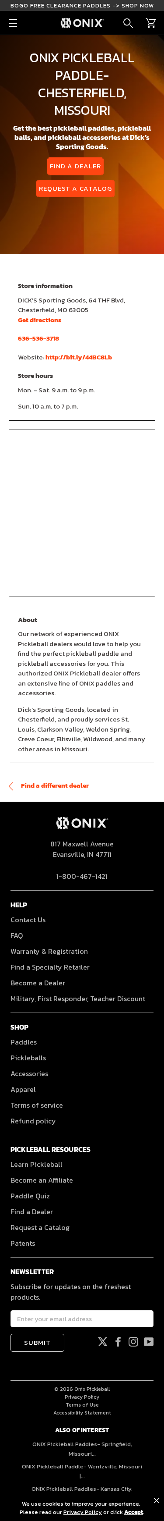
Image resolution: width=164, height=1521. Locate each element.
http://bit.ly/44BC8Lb (78, 357)
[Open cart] (151, 23)
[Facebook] (118, 1341)
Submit (37, 1342)
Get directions (39, 320)
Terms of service (36, 1105)
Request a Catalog (75, 188)
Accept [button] (133, 1512)
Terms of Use (82, 1405)
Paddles (23, 1042)
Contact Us (27, 919)
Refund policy (33, 1121)
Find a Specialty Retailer (50, 967)
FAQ (16, 935)
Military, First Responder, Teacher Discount (77, 998)
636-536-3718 (38, 338)
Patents (22, 1243)
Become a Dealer (37, 982)
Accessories (29, 1073)
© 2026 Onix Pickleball (82, 1389)
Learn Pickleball (36, 1164)
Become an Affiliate (41, 1180)
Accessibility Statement (82, 1413)
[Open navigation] (13, 23)
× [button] (156, 1500)
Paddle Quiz (30, 1196)
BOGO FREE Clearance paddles (82, 5)
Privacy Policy (82, 1397)
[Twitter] (103, 1341)
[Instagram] (133, 1341)
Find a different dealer (54, 785)
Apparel (23, 1089)
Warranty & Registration (49, 951)
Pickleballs (28, 1057)
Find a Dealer (75, 166)
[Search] (128, 23)
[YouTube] (149, 1341)
